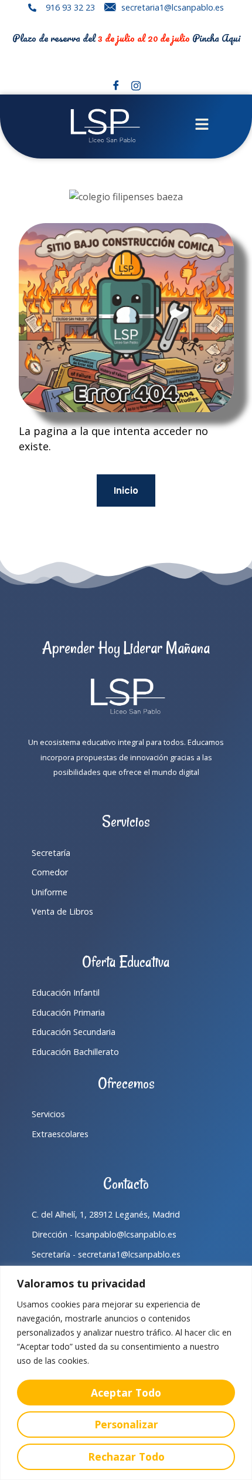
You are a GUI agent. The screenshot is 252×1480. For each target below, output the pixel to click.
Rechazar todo (126, 1456)
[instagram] (136, 86)
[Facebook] (116, 86)
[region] (126, 1373)
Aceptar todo (126, 1392)
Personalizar (126, 1424)
